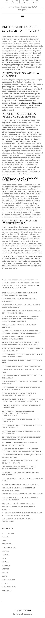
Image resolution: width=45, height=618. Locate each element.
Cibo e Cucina (7, 544)
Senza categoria (8, 580)
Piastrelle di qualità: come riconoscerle (18, 503)
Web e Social (7, 590)
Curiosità (5, 555)
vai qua (16, 191)
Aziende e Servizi (8, 533)
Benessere (6, 537)
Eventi (4, 558)
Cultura (5, 551)
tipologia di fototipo (18, 141)
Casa (4, 540)
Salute (4, 576)
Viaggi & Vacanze (8, 587)
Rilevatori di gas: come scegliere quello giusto (20, 484)
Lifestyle (5, 569)
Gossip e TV (6, 565)
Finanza (5, 562)
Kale (29, 610)
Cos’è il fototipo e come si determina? (22, 280)
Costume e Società (9, 547)
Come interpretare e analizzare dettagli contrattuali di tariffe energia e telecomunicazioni (18, 413)
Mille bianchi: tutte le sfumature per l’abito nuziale (22, 494)
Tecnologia (7, 583)
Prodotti (5, 572)
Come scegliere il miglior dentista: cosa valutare (21, 366)
